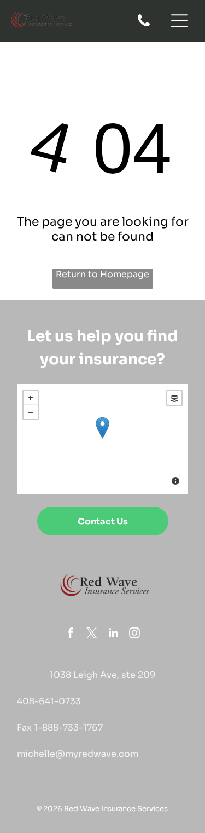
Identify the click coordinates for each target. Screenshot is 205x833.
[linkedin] (113, 634)
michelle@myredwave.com (77, 754)
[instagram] (134, 634)
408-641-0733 (49, 701)
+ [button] (31, 398)
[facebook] (70, 634)
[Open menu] (179, 21)
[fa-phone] (143, 25)
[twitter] (92, 634)
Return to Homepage (102, 274)
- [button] (31, 412)
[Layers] (174, 398)
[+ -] (102, 439)
